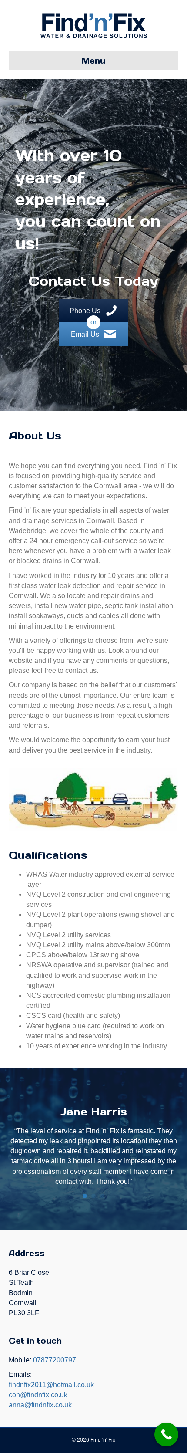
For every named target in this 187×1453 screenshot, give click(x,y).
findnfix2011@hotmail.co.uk (51, 1385)
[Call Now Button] (166, 1434)
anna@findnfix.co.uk (40, 1405)
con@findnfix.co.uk (38, 1395)
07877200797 (54, 1360)
